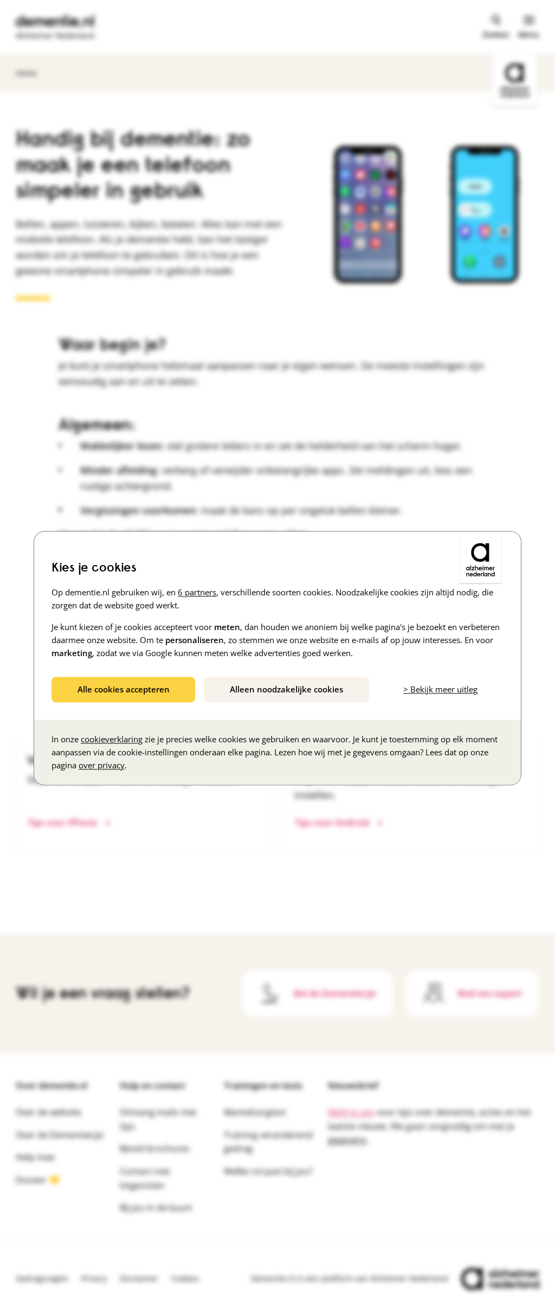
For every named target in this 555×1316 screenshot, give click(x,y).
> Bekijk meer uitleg (440, 689)
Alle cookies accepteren (124, 689)
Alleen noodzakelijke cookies (286, 689)
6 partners (197, 592)
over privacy (102, 765)
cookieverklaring (112, 739)
